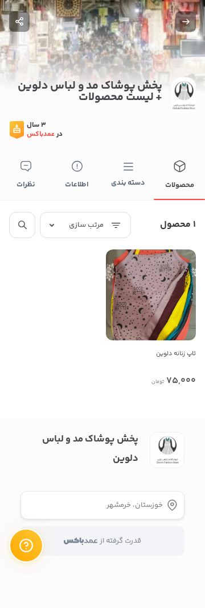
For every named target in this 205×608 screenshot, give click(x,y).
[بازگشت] (185, 21)
